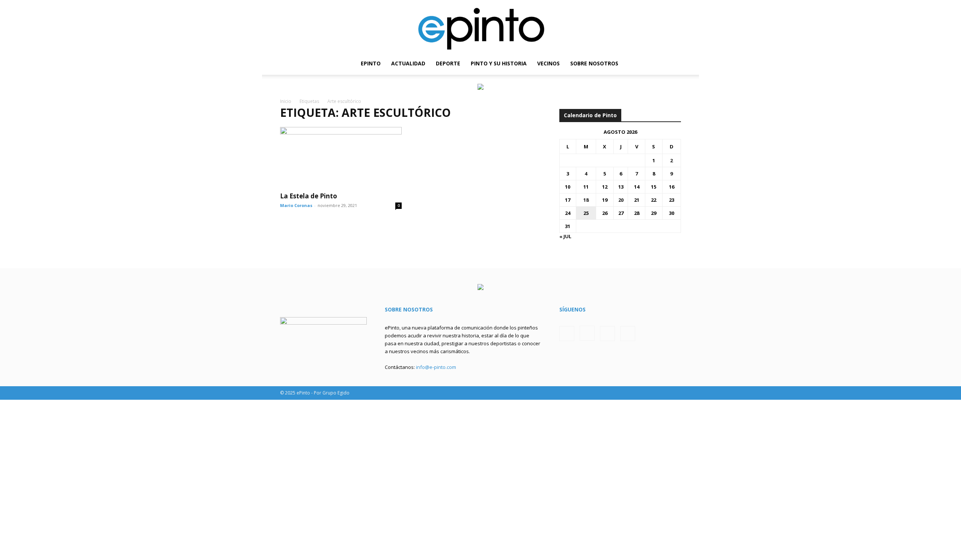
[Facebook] (637, 63)
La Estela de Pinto (308, 196)
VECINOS (548, 63)
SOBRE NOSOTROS (594, 63)
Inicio (285, 101)
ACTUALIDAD (408, 63)
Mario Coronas (296, 205)
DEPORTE (448, 63)
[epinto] (480, 26)
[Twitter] (662, 63)
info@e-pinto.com (436, 367)
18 (586, 199)
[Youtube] (675, 63)
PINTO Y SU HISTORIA (499, 63)
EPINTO (371, 63)
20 (621, 199)
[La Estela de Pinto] (341, 157)
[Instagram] (649, 63)
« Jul (565, 236)
